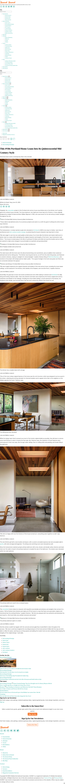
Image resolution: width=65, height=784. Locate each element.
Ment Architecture (53, 257)
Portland (36, 230)
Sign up (2, 702)
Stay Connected (3, 136)
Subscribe (5, 133)
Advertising (6, 767)
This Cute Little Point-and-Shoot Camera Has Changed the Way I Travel (15, 696)
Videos (6, 41)
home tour (5, 640)
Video (4, 746)
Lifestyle (4, 35)
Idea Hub (4, 34)
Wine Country (8, 49)
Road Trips (7, 50)
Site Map (5, 760)
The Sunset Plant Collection (10, 758)
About (1, 749)
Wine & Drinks (8, 19)
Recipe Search (8, 15)
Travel (4, 43)
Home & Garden (6, 21)
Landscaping (8, 28)
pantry (2, 544)
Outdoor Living (8, 31)
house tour (6, 644)
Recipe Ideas (8, 16)
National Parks (8, 55)
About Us (5, 753)
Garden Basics (8, 25)
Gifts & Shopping (8, 37)
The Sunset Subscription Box (11, 65)
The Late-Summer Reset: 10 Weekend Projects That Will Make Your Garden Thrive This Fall (20, 692)
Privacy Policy (58, 778)
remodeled (5, 609)
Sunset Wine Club (9, 63)
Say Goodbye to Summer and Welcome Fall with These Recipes (14, 688)
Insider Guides (8, 44)
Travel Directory (8, 46)
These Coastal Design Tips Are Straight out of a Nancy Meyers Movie (15, 685)
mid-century (6, 648)
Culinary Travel (8, 58)
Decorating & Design (9, 24)
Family (6, 40)
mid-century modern (8, 650)
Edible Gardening (9, 33)
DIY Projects (7, 27)
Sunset (2, 733)
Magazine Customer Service (9, 134)
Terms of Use (48, 778)
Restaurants (7, 18)
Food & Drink (5, 13)
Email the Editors (7, 771)
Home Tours (7, 22)
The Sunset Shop (8, 62)
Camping (7, 53)
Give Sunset (5, 68)
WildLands (7, 47)
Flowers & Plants (8, 30)
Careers (5, 769)
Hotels (6, 56)
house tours (6, 646)
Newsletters (5, 66)
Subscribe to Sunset (8, 755)
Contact (2, 764)
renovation (11, 210)
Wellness (7, 38)
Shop (4, 59)
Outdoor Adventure (9, 52)
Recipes (2, 687)
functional (54, 274)
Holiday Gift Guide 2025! (10, 61)
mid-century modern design (17, 232)
